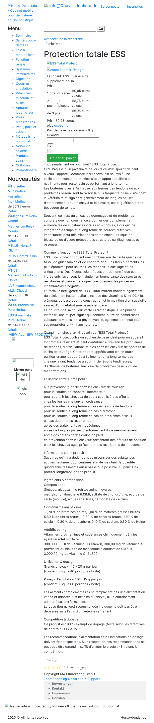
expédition (62, 125)
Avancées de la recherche (63, 39)
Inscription (135, 6)
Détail (12, 211)
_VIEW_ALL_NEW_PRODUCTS (30, 334)
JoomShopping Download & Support (72, 679)
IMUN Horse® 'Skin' (22, 256)
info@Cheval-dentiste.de (73, 5)
